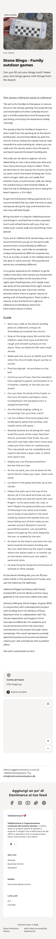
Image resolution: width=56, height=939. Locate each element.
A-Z (9, 901)
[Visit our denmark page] (12, 803)
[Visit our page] (20, 803)
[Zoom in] (48, 741)
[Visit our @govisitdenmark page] (36, 803)
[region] (28, 726)
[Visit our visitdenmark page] (28, 803)
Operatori (12, 867)
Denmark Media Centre (19, 884)
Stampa (11, 860)
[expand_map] (48, 704)
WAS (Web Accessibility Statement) (35, 929)
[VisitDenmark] (17, 815)
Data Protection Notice (11, 929)
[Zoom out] (48, 748)
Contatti (12, 905)
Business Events (16, 864)
